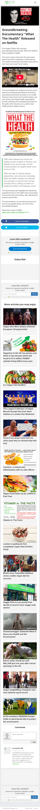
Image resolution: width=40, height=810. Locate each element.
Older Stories (28, 808)
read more (15, 764)
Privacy (36, 808)
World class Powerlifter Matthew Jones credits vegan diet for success (18, 576)
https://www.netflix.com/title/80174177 (15, 212)
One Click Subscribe (20, 249)
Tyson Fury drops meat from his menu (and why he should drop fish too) (20, 440)
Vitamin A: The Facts (13, 520)
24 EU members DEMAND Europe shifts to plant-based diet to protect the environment (19, 719)
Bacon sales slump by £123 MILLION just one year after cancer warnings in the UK (19, 663)
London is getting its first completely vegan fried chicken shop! (18, 546)
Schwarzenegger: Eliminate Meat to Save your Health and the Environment (19, 634)
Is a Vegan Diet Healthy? (14, 385)
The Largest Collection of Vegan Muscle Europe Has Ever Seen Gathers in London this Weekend (18, 411)
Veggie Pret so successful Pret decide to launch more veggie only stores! (19, 605)
